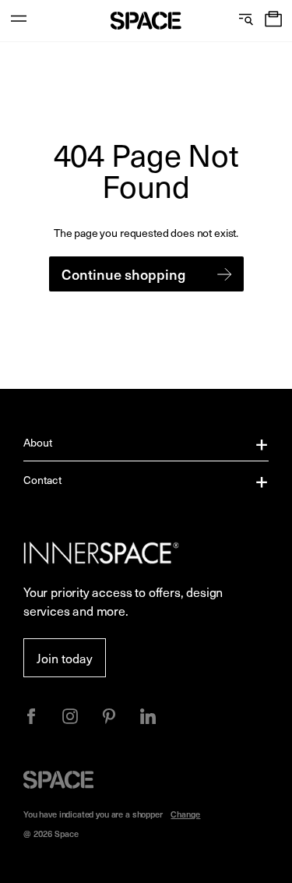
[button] (273, 20)
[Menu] (18, 20)
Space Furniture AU (146, 21)
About (38, 442)
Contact (42, 480)
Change (185, 814)
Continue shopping (123, 273)
